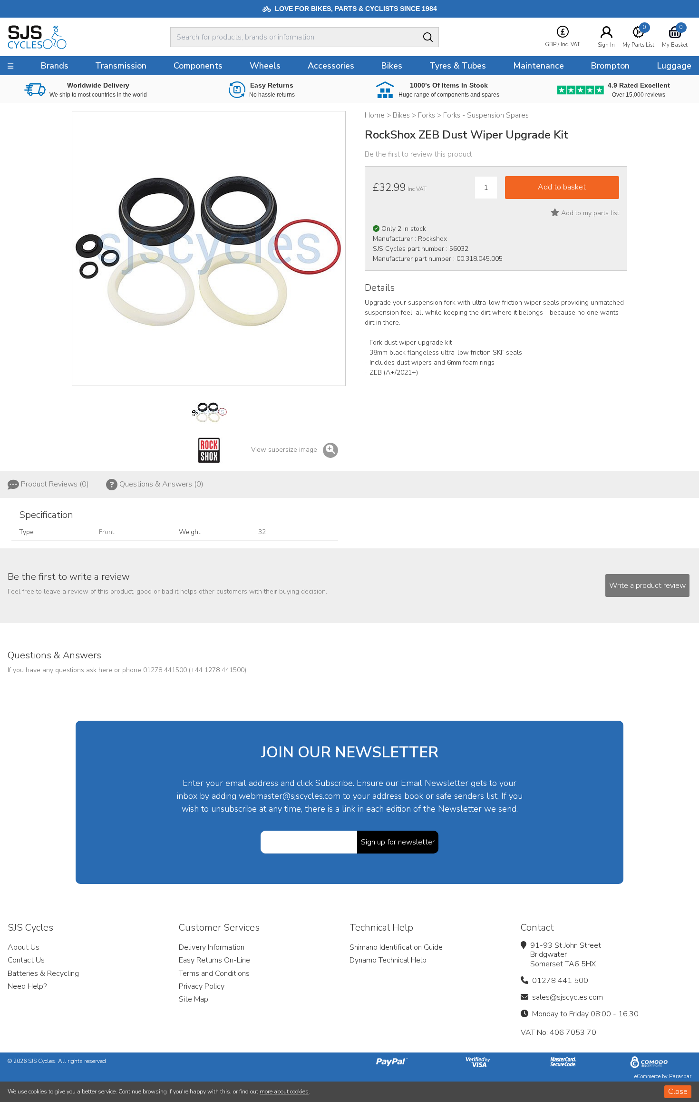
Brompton (610, 65)
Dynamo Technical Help (388, 960)
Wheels (265, 65)
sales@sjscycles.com (567, 997)
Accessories (331, 65)
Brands (54, 65)
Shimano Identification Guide (396, 947)
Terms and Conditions (214, 973)
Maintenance (538, 65)
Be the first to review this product (418, 154)
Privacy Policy (201, 986)
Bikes (391, 65)
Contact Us (26, 960)
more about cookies (284, 1091)
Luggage (674, 65)
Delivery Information (211, 947)
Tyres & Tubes (457, 65)
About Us (23, 947)
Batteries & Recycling (43, 973)
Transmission (120, 65)
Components (198, 65)
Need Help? (27, 986)
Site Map (193, 999)
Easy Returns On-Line (214, 960)
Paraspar (680, 1076)
